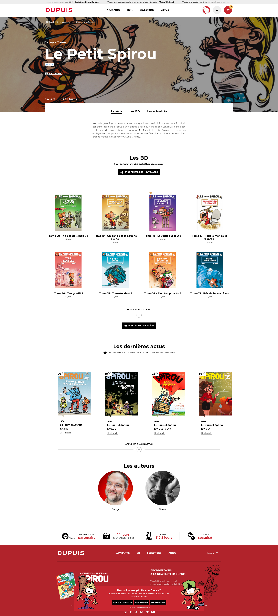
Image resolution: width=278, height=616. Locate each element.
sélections (147, 10)
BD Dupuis (50, 22)
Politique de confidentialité (139, 607)
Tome (61, 42)
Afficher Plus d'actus (139, 444)
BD (129, 10)
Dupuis (60, 10)
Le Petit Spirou (91, 22)
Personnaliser (158, 602)
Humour (79, 22)
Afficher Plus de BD (139, 309)
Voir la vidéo (55, 73)
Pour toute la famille (65, 22)
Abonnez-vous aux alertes (121, 352)
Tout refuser (141, 602)
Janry (49, 42)
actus (165, 10)
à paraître (113, 10)
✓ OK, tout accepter (122, 602)
